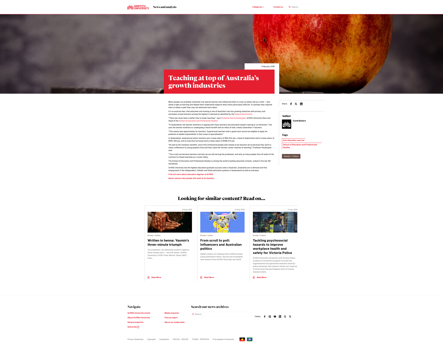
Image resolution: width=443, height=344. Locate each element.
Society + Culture (291, 156)
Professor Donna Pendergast (233, 118)
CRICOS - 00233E (180, 339)
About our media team (175, 322)
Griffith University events (138, 313)
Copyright (151, 339)
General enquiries (135, 322)
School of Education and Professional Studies (300, 146)
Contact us (278, 7)
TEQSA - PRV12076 (200, 339)
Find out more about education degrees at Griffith (190, 174)
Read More (156, 277)
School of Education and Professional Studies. (198, 121)
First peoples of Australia (223, 339)
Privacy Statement (135, 339)
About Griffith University (138, 318)
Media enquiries (172, 313)
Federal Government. (244, 114)
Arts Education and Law (293, 140)
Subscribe (132, 327)
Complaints (164, 339)
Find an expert (171, 318)
